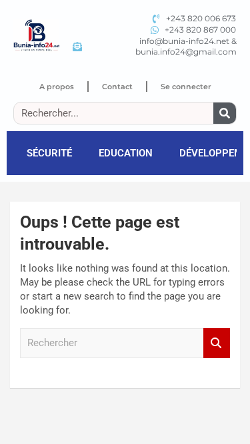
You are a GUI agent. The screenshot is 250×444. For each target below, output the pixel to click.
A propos (56, 86)
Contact (117, 86)
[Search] (224, 113)
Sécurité (49, 153)
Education (126, 153)
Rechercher (216, 343)
